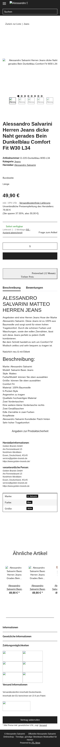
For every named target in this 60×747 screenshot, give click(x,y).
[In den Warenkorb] (5, 33)
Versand (43, 725)
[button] (41, 3)
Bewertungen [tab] (34, 287)
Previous (6, 102)
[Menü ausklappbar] (4, 2)
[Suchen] (54, 12)
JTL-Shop (35, 743)
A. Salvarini (32, 496)
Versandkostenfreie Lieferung (34, 203)
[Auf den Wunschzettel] (50, 41)
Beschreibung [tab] (12, 287)
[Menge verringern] (6, 246)
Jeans (17, 161)
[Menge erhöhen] (53, 246)
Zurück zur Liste (13, 24)
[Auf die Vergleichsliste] (41, 41)
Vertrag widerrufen (30, 719)
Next (56, 102)
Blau (29, 502)
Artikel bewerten (13, 534)
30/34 (29, 508)
